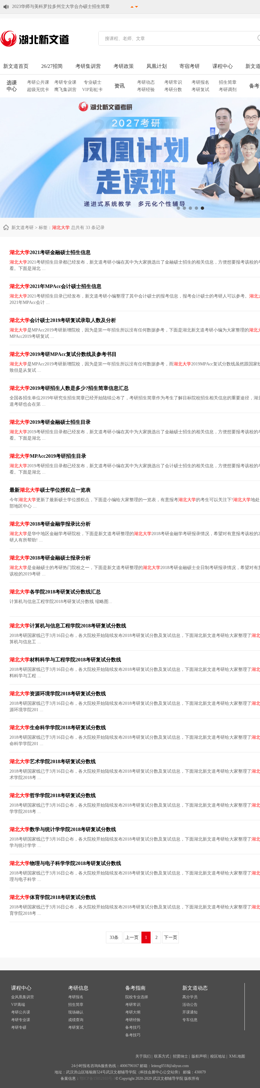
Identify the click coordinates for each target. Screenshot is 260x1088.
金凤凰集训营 (22, 997)
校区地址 (217, 1056)
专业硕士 (92, 82)
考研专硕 (18, 1027)
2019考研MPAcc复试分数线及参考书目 (63, 354)
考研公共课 (38, 82)
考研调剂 (228, 89)
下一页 (170, 937)
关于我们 (143, 1056)
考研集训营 (88, 66)
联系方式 (161, 1056)
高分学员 (190, 997)
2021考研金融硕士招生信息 (50, 252)
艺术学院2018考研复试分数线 (53, 761)
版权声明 (199, 1056)
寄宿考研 (189, 66)
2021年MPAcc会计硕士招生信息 (55, 286)
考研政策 (124, 66)
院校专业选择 (136, 997)
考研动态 (146, 82)
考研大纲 (132, 1012)
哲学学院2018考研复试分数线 (53, 795)
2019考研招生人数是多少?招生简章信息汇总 (69, 388)
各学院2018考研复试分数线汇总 (55, 591)
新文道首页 (16, 66)
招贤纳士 (180, 1056)
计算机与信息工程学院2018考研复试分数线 (68, 625)
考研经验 (146, 89)
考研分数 (173, 89)
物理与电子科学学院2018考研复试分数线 (65, 863)
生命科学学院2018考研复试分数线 (58, 727)
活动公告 (190, 1004)
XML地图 (237, 1056)
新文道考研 (22, 227)
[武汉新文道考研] (35, 46)
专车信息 (190, 1020)
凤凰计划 (156, 66)
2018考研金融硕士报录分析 (50, 557)
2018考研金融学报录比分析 (50, 524)
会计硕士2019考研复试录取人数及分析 (63, 320)
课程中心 (222, 66)
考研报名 (200, 82)
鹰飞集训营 (65, 89)
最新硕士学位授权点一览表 (50, 490)
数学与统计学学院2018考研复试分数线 (63, 829)
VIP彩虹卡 (92, 89)
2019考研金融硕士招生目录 (50, 422)
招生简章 (228, 82)
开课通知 (190, 1012)
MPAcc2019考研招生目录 (48, 456)
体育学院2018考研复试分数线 (53, 897)
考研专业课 (65, 82)
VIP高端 (18, 1004)
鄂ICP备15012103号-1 (97, 1078)
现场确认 (75, 1012)
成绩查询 (75, 1020)
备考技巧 (132, 1027)
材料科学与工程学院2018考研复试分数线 (65, 659)
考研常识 (173, 82)
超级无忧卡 (38, 89)
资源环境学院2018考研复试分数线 (58, 693)
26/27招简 (52, 66)
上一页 (132, 937)
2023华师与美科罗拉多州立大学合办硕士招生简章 (61, 6)
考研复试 (200, 89)
